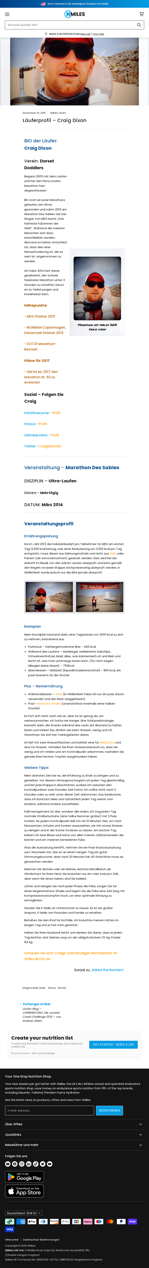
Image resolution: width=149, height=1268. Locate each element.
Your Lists (98, 34)
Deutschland (22, 1213)
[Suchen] (139, 25)
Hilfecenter (12, 1240)
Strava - (35, 424)
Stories (62, 988)
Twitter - (42, 446)
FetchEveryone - (42, 413)
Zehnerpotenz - (41, 435)
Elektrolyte (107, 742)
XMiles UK (11, 1259)
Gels (113, 553)
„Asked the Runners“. (107, 970)
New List (85, 34)
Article (52, 988)
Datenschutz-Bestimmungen (41, 1240)
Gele (58, 694)
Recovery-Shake (49, 704)
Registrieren (109, 1110)
